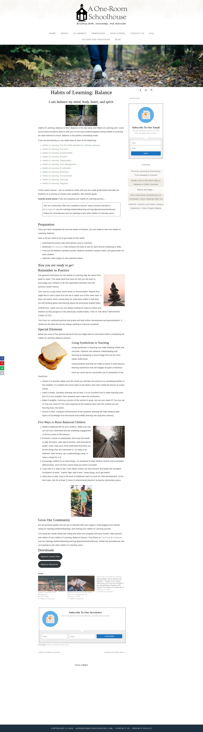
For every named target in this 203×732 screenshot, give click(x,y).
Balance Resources (49, 564)
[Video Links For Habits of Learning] (111, 584)
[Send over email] (2, 368)
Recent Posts (60, 88)
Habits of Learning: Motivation (55, 172)
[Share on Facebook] (2, 358)
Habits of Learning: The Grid (55, 149)
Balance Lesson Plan (50, 556)
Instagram (50, 209)
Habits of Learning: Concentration (57, 176)
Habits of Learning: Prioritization (56, 168)
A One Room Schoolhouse (101, 14)
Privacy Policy (142, 728)
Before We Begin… (145, 190)
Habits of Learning (45, 88)
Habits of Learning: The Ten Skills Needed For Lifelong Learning (71, 145)
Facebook (105, 537)
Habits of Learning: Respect (54, 157)
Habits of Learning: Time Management (59, 164)
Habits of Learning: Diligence (55, 183)
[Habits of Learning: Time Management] (51, 583)
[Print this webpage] (2, 373)
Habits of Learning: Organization (56, 160)
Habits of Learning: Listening (55, 180)
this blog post (58, 247)
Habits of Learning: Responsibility (57, 153)
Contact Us (122, 728)
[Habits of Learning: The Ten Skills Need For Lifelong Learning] (81, 583)
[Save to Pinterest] (2, 363)
